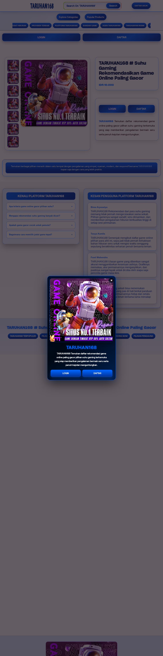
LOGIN (66, 373)
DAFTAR (97, 373)
